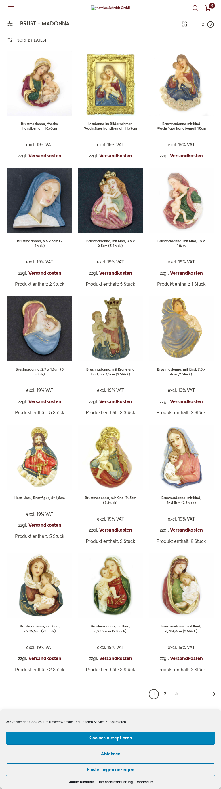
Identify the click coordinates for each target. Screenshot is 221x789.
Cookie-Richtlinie (81, 782)
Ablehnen (110, 753)
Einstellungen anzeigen (110, 769)
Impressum (144, 782)
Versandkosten (44, 155)
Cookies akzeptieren (110, 738)
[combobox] (32, 40)
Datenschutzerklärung (115, 782)
